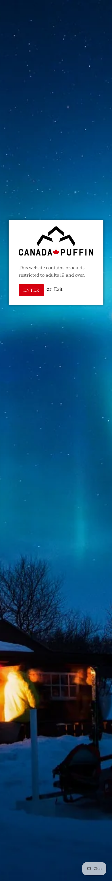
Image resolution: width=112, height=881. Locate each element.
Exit (58, 289)
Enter (31, 290)
